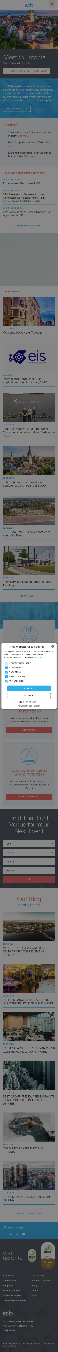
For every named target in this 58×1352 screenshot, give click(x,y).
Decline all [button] (29, 695)
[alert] (29, 676)
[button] (29, 702)
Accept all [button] (29, 688)
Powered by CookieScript (29, 706)
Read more (39, 657)
